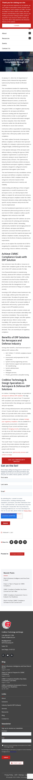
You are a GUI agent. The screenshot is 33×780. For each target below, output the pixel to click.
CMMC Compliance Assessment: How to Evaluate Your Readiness (14, 686)
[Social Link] (3, 655)
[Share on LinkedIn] (20, 542)
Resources (5, 712)
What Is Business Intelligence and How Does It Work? (16, 667)
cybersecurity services (19, 452)
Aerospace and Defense (17, 554)
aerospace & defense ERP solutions (12, 396)
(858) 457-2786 (9, 635)
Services (4, 708)
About (4, 698)
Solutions (5, 702)
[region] (16, 14)
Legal (27, 775)
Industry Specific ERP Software (11, 705)
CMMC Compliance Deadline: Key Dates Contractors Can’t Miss (14, 679)
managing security (13, 429)
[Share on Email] (25, 542)
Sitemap (21, 775)
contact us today (7, 455)
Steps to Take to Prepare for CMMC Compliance (13, 673)
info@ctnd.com (10, 637)
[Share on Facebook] (16, 542)
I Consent (16, 25)
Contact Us (5, 719)
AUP (16, 775)
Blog (3, 715)
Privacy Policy (9, 775)
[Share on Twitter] (11, 542)
